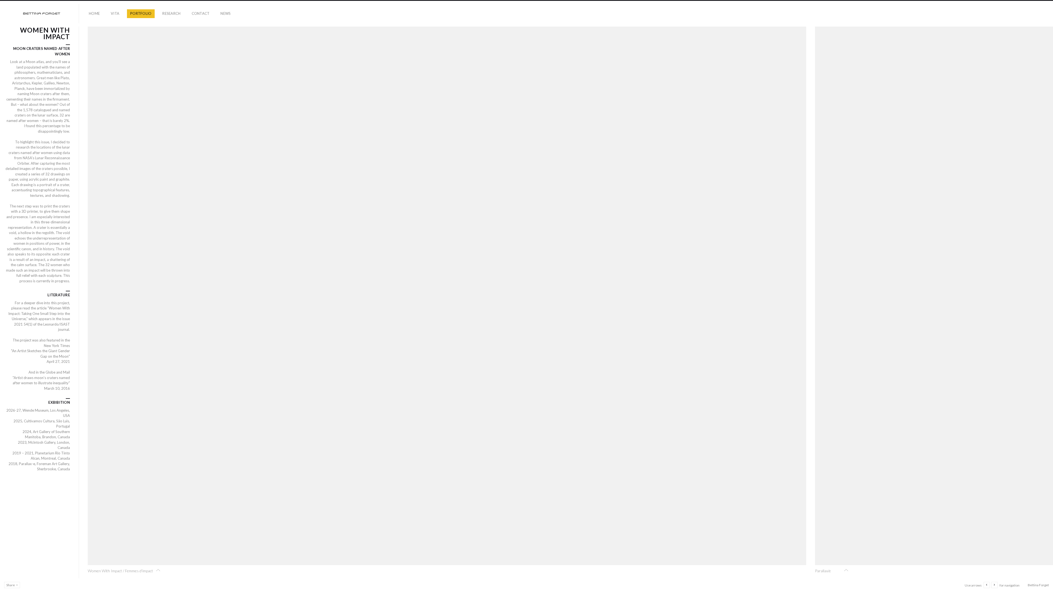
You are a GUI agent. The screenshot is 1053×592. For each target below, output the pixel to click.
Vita (115, 13)
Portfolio (140, 13)
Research (171, 13)
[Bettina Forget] (42, 13)
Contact (201, 13)
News (225, 13)
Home (94, 13)
